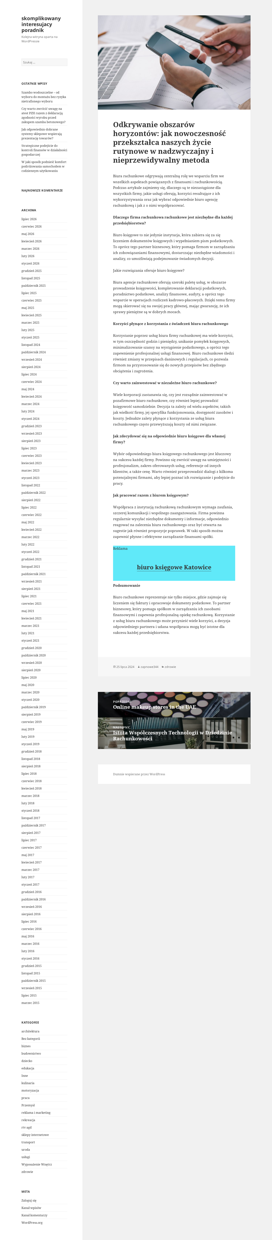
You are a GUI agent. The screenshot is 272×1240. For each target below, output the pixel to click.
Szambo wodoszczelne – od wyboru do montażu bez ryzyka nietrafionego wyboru (43, 96)
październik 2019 (33, 707)
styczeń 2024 (30, 419)
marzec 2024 (30, 404)
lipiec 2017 (29, 840)
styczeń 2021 (30, 640)
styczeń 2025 (30, 337)
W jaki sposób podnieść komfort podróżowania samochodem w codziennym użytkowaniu (43, 166)
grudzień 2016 (31, 892)
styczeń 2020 (30, 700)
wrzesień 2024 (31, 360)
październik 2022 (33, 493)
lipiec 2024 (29, 374)
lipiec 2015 (29, 995)
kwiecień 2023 (31, 463)
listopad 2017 (30, 818)
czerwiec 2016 (31, 929)
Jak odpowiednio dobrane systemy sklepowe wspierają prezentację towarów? (41, 133)
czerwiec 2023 (31, 456)
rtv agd (26, 1127)
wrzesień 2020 (31, 663)
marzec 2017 (30, 870)
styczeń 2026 (30, 263)
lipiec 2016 (29, 921)
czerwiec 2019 (31, 722)
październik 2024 (33, 352)
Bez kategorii (30, 1039)
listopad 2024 (30, 345)
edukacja (27, 1068)
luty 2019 (27, 737)
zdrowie (27, 1172)
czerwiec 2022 (31, 515)
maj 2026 (27, 234)
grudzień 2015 (31, 966)
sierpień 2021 (31, 589)
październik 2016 (33, 899)
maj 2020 (27, 685)
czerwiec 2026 (31, 226)
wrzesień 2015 (31, 988)
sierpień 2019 (31, 714)
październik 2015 (33, 981)
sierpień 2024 (31, 367)
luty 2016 (27, 951)
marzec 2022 (30, 537)
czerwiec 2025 (31, 300)
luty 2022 (27, 544)
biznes (26, 1046)
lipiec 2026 (29, 219)
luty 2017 (27, 877)
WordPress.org (32, 1223)
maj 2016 (27, 936)
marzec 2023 (30, 470)
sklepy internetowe (35, 1135)
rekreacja (28, 1120)
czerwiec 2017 (31, 848)
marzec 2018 (30, 796)
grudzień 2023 (31, 426)
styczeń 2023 (30, 478)
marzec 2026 (30, 249)
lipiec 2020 (29, 677)
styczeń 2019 (30, 744)
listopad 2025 (30, 278)
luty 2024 (27, 411)
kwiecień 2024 (31, 396)
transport (28, 1142)
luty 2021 (27, 633)
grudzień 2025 (31, 271)
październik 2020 (33, 655)
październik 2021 (33, 574)
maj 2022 (27, 522)
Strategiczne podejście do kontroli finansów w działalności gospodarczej (44, 150)
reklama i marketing (36, 1113)
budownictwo (31, 1053)
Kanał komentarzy (34, 1215)
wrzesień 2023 (31, 433)
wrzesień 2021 (31, 581)
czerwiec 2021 (31, 604)
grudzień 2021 (31, 559)
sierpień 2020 (31, 670)
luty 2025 (27, 330)
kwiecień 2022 (31, 530)
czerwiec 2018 (31, 781)
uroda (25, 1150)
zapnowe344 (149, 667)
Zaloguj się (28, 1200)
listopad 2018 (30, 759)
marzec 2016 (30, 944)
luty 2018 (27, 803)
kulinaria (27, 1083)
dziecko (26, 1061)
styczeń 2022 (30, 552)
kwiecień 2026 (31, 241)
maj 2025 (27, 308)
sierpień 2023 (31, 441)
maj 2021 (27, 611)
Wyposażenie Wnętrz (36, 1164)
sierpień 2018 (31, 766)
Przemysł (28, 1105)
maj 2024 (27, 389)
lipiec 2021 (29, 596)
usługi (25, 1157)
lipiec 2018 (29, 774)
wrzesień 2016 (31, 907)
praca (25, 1098)
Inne (24, 1076)
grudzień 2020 (31, 648)
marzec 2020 (30, 692)
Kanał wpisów (31, 1208)
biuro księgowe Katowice (174, 567)
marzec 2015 (30, 1003)
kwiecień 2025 (31, 315)
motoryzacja (30, 1090)
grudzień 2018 (31, 751)
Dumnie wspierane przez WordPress (139, 774)
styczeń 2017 (30, 884)
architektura (30, 1031)
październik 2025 (33, 286)
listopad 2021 (30, 567)
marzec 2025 (30, 323)
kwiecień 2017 (31, 862)
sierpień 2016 (31, 914)
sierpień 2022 (31, 500)
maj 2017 (27, 855)
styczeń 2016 (30, 958)
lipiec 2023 (29, 448)
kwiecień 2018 (31, 788)
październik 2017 (33, 825)
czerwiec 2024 (31, 382)
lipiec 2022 (29, 507)
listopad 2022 (30, 485)
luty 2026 (27, 256)
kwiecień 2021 (31, 618)
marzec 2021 (30, 626)
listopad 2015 (30, 973)
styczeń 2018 (30, 811)
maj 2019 (27, 729)
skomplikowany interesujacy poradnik (41, 24)
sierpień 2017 (31, 833)
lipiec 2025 (29, 293)
